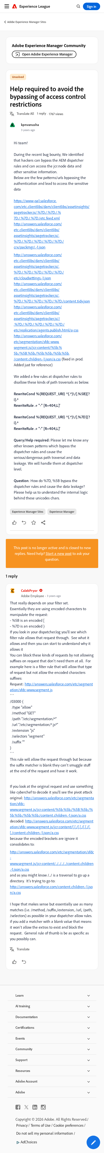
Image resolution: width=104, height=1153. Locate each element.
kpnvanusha (30, 125)
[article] (52, 776)
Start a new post (59, 553)
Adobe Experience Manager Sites (26, 22)
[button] (25, 113)
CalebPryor (29, 590)
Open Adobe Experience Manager (47, 54)
